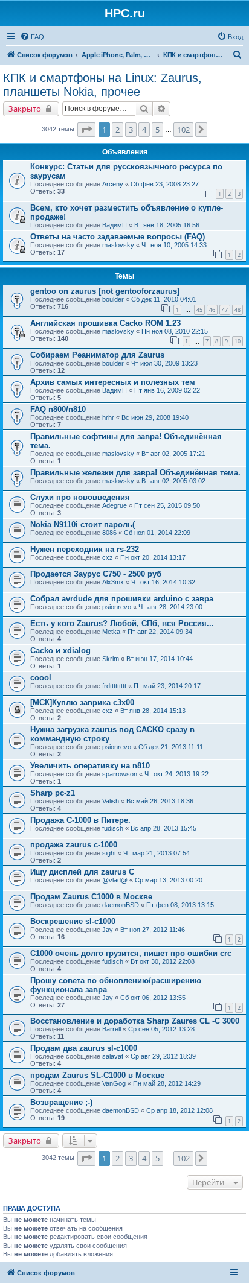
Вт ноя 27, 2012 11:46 (152, 929)
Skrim (110, 658)
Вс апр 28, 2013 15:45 (163, 828)
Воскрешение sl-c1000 (72, 921)
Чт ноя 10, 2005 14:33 (174, 245)
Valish (110, 801)
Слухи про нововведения (80, 497)
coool (40, 677)
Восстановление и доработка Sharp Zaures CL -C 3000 (134, 1020)
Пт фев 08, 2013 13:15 (180, 904)
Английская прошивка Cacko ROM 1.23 (105, 323)
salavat (112, 1056)
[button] (86, 129)
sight (109, 853)
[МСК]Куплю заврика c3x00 (82, 702)
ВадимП (114, 225)
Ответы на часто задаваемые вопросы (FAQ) (117, 236)
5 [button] (157, 129)
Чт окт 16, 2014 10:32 (163, 582)
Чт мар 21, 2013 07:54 (156, 853)
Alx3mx (113, 582)
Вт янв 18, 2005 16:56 (166, 225)
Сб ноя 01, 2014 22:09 (157, 532)
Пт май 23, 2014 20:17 (167, 685)
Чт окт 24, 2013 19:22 (176, 774)
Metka (111, 631)
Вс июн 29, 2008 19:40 (155, 417)
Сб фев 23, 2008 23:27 (165, 184)
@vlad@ (115, 880)
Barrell (111, 1029)
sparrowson (119, 774)
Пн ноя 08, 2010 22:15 (174, 331)
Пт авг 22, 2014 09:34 (160, 631)
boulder (113, 299)
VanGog (114, 1083)
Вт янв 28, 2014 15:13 (153, 710)
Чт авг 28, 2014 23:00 (170, 606)
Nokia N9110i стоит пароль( (82, 524)
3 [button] (131, 129)
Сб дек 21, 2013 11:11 (170, 746)
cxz (107, 557)
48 (237, 310)
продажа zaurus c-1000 (73, 844)
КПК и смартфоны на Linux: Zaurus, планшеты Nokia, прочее (102, 84)
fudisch (112, 828)
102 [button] (183, 129)
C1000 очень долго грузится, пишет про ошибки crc (130, 953)
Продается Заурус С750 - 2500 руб (95, 573)
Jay (107, 929)
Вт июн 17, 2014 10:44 (159, 658)
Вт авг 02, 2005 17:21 (173, 453)
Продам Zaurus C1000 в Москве (91, 896)
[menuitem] (32, 37)
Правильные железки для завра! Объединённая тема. (135, 472)
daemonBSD (120, 904)
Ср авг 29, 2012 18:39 (163, 1056)
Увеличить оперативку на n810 (90, 765)
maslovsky (118, 245)
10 (237, 341)
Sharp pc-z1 (52, 792)
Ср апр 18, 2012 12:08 (179, 1110)
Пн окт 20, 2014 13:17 (153, 557)
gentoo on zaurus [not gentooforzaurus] (104, 291)
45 (199, 310)
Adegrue (114, 505)
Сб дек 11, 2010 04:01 (163, 299)
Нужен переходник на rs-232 (84, 549)
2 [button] (117, 129)
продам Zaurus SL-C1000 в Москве (97, 1075)
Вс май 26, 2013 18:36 (159, 801)
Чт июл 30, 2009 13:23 (164, 363)
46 (212, 310)
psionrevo (116, 606)
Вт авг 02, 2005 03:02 (173, 480)
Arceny (112, 184)
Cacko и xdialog (60, 650)
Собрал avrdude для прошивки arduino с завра (121, 598)
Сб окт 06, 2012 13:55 (153, 997)
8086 (109, 532)
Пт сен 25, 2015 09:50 (167, 505)
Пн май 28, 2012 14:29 (167, 1083)
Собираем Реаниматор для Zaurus (97, 355)
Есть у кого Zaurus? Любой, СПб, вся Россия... (122, 623)
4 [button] (144, 129)
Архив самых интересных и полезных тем (112, 382)
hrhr (108, 417)
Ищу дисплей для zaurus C (82, 871)
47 (225, 310)
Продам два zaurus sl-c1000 (83, 1048)
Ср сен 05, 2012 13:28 (161, 1029)
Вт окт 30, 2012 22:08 (163, 961)
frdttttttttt (114, 685)
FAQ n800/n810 (58, 409)
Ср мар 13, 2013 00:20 (168, 880)
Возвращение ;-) (61, 1102)
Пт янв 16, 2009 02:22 (167, 390)
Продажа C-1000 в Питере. (80, 820)
